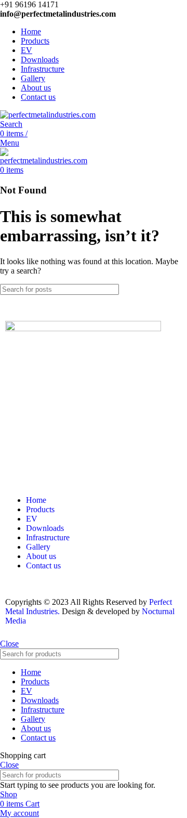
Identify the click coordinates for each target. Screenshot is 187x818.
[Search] (175, 289)
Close (9, 643)
